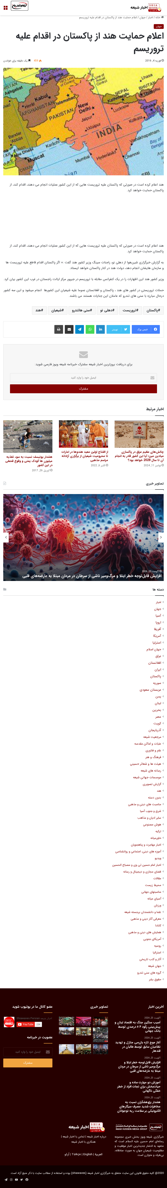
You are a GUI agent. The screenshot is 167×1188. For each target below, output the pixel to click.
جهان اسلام (154, 649)
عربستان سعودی (150, 690)
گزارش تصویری (152, 784)
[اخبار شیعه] (143, 7)
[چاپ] (58, 329)
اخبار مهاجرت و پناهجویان (146, 845)
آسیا (158, 616)
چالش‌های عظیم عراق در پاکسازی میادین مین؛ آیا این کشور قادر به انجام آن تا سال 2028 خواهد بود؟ (139, 456)
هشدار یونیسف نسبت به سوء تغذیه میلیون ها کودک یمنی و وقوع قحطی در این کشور (28, 461)
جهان (142, 17)
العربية (98, 1154)
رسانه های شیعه (151, 770)
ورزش (157, 905)
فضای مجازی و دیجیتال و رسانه (142, 871)
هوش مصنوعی (152, 824)
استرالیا (157, 952)
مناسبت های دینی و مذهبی (144, 804)
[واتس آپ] (90, 329)
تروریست (129, 310)
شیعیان (56, 310)
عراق (158, 656)
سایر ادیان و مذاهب (149, 818)
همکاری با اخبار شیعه (83, 1142)
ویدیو (158, 858)
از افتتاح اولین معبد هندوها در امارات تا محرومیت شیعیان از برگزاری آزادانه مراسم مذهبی (85, 456)
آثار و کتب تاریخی (150, 959)
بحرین (156, 710)
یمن (158, 696)
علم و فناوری (153, 750)
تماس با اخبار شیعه (74, 1136)
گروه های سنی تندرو (149, 973)
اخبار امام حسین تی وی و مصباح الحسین (136, 865)
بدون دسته (154, 797)
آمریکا (157, 636)
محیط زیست (153, 885)
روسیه (157, 946)
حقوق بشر (155, 979)
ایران (158, 669)
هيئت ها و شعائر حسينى (145, 764)
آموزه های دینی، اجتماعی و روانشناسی (138, 851)
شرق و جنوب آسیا (150, 811)
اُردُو (67, 1154)
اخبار (150, 17)
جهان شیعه (154, 966)
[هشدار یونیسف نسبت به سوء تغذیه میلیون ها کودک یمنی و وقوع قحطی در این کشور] (27, 436)
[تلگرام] (79, 329)
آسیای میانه (154, 898)
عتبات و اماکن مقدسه (147, 744)
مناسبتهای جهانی (151, 892)
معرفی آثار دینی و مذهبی (146, 919)
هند (38, 310)
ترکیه (158, 831)
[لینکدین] (100, 329)
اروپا (158, 622)
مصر (158, 717)
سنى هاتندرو (81, 310)
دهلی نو (106, 310)
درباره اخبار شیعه (96, 1136)
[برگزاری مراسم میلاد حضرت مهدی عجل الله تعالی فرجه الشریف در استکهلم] (83, 1021)
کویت (157, 723)
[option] (83, 537)
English (87, 1154)
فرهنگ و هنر (153, 757)
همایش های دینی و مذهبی (144, 932)
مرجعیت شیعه (152, 737)
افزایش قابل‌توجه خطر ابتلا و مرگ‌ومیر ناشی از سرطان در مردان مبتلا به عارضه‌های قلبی (92, 576)
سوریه (157, 683)
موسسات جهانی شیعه (147, 777)
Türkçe (76, 1154)
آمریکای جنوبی (152, 939)
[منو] (5, 9)
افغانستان (154, 663)
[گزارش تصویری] (100, 1034)
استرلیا (156, 642)
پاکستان (152, 310)
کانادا (158, 925)
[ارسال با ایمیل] (69, 329)
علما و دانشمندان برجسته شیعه (142, 912)
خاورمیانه (155, 838)
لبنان (158, 703)
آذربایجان (155, 730)
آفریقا (157, 629)
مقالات (157, 878)
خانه (158, 17)
